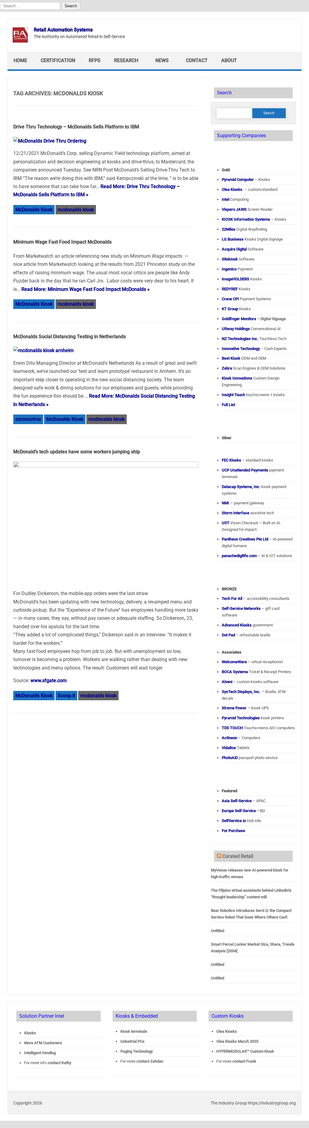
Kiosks (30, 1033)
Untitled (217, 930)
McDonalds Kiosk (34, 210)
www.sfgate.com (48, 680)
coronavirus (28, 419)
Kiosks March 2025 (237, 1041)
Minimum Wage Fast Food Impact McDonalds (62, 242)
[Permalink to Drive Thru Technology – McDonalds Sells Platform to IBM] (49, 141)
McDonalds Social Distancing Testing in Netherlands (69, 336)
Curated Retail (237, 856)
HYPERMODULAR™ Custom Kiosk (245, 1051)
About (229, 60)
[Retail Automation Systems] (20, 41)
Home (20, 60)
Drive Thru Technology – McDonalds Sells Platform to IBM (76, 127)
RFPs (94, 60)
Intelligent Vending (40, 1053)
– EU (243, 810)
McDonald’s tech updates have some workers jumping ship (76, 452)
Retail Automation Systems (63, 30)
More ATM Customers (43, 1043)
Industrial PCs (132, 1041)
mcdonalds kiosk (76, 210)
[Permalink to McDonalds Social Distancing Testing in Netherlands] (43, 350)
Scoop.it (66, 695)
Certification (58, 60)
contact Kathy (59, 1062)
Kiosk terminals (133, 1031)
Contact (197, 60)
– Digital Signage (254, 319)
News (162, 60)
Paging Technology (136, 1051)
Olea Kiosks (226, 1031)
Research (126, 60)
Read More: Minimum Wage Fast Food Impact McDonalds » (85, 289)
